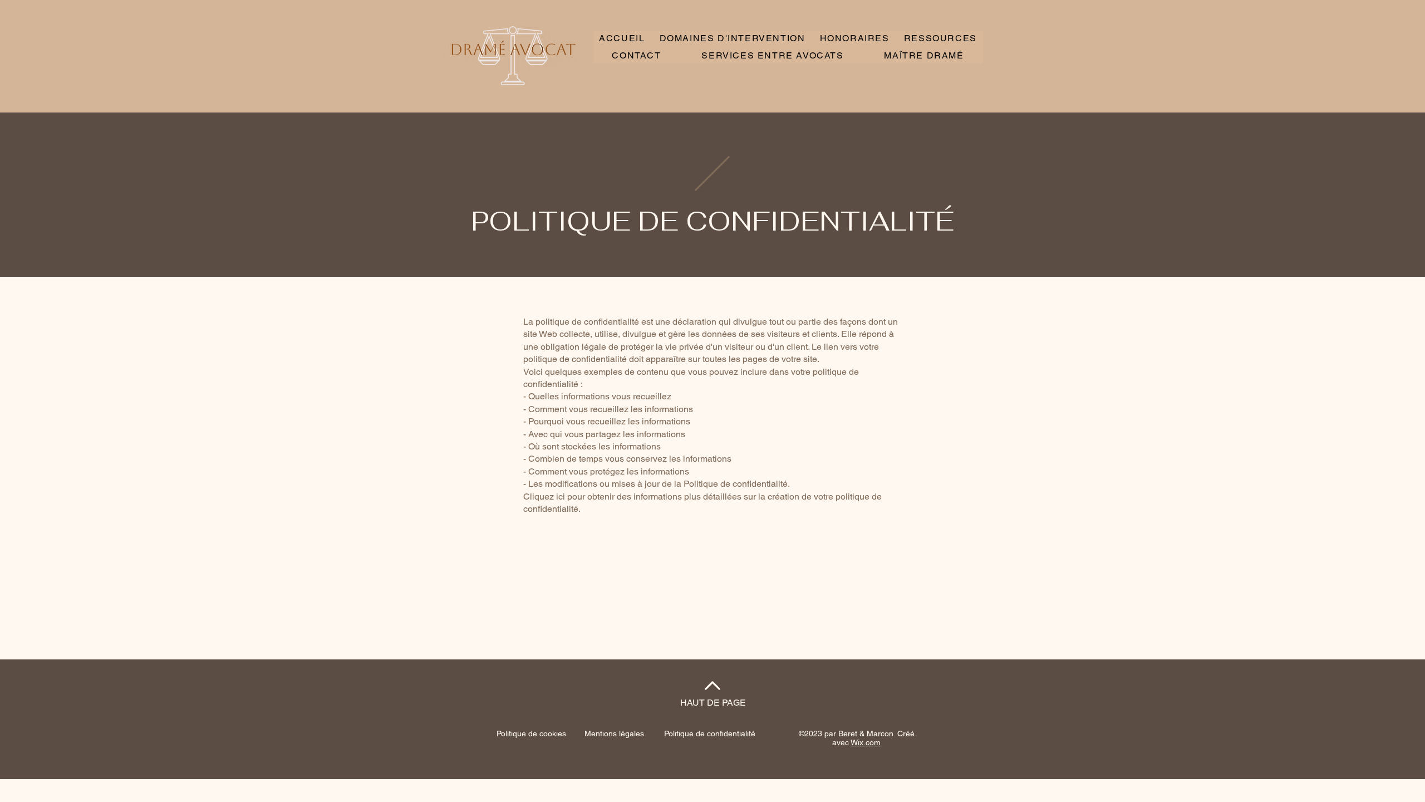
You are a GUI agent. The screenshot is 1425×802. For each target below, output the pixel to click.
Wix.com (866, 742)
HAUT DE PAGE (713, 702)
